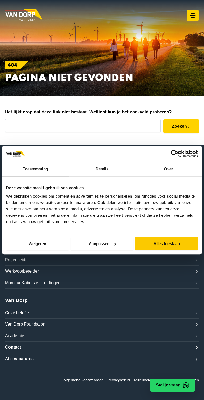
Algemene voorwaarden (83, 380)
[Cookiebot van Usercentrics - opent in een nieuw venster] (174, 154)
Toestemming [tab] (35, 169)
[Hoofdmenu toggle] (193, 15)
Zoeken (179, 126)
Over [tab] (168, 169)
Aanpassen (99, 243)
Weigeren (37, 243)
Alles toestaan (167, 243)
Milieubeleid (144, 380)
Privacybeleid (119, 380)
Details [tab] (102, 169)
